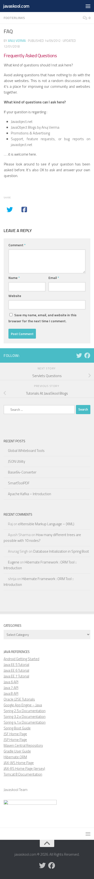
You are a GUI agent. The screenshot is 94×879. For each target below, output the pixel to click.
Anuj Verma (17, 40)
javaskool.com (16, 5)
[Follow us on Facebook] (87, 355)
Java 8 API (11, 693)
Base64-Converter (22, 472)
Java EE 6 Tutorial (16, 670)
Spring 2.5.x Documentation (25, 711)
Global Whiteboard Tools (26, 450)
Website (14, 295)
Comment (17, 244)
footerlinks (14, 17)
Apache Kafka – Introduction (29, 494)
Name (14, 277)
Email (53, 277)
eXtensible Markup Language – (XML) (46, 524)
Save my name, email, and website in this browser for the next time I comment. (42, 317)
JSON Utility (16, 461)
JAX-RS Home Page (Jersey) (24, 768)
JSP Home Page (15, 739)
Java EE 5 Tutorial (16, 664)
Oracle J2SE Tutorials (19, 699)
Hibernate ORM (15, 757)
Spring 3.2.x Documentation (25, 716)
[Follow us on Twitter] (79, 355)
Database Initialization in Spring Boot (61, 551)
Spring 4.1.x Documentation (25, 722)
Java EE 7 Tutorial (16, 676)
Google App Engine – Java (23, 705)
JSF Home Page (15, 734)
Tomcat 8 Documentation (23, 774)
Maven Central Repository (23, 745)
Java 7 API (11, 687)
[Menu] (88, 6)
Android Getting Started (21, 659)
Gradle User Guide (17, 751)
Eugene (13, 562)
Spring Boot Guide (17, 728)
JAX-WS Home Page (19, 762)
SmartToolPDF (19, 483)
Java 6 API (11, 682)
